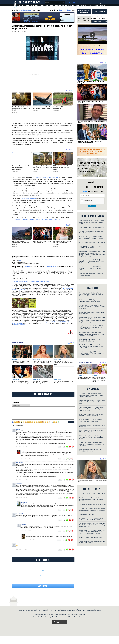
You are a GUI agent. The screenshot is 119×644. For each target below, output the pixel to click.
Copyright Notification (74, 610)
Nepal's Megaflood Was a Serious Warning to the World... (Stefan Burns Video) (92, 415)
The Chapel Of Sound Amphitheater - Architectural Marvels (20, 242)
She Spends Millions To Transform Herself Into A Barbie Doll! (63, 363)
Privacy (50, 610)
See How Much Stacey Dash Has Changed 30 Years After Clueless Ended (99, 379)
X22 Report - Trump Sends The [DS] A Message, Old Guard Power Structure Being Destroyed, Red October (91, 261)
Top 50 (82, 5)
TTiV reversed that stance (28, 198)
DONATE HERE (84, 12)
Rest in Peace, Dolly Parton (87, 514)
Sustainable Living (59, 5)
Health (32, 5)
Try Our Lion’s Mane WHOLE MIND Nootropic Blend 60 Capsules (30, 281)
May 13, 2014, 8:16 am (26, 509)
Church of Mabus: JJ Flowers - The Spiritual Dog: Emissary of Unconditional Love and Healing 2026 (91, 346)
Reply (59, 446)
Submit (92, 206)
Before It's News (29, 2)
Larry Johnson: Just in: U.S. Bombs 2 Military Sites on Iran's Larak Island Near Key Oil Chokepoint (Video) (92, 327)
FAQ (38, 610)
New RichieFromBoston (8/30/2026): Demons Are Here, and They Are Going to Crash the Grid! (92, 268)
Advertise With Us (29, 610)
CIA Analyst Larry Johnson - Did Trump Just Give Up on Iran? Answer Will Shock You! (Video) (91, 437)
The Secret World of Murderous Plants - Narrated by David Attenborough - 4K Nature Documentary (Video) (91, 294)
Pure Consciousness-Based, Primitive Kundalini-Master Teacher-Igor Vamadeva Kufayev (91, 499)
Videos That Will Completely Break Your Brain (92, 242)
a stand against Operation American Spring (46, 177)
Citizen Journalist (51, 266)
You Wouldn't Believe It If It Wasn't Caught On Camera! (41, 382)
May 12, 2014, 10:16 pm (21, 520)
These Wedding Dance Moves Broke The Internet (42, 241)
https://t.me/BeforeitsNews (86, 171)
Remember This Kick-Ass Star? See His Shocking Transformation (21, 167)
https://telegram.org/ (99, 166)
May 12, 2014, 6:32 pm (21, 446)
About (20, 610)
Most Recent (88, 5)
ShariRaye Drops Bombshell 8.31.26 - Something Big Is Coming (90, 247)
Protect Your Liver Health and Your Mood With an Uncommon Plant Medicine (92, 541)
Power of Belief (49, 5)
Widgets (98, 610)
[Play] (92, 34)
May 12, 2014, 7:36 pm (21, 497)
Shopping (95, 5)
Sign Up (105, 3)
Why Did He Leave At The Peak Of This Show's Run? (92, 122)
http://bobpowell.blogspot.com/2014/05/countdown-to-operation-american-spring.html (36, 219)
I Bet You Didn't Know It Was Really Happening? (20, 362)
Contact (44, 610)
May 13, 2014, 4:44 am (26, 530)
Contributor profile (27, 21)
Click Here (27, 266)
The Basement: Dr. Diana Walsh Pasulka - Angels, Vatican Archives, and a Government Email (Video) (91, 307)
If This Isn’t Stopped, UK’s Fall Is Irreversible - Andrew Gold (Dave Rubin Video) (92, 420)
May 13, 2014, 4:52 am (31, 539)
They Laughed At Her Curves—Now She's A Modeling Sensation (62, 242)
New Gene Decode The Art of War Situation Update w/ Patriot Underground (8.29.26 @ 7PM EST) (91, 222)
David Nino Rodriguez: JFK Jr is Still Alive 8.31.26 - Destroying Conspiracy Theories (91, 237)
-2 (64, 446)
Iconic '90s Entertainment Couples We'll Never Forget (20, 382)
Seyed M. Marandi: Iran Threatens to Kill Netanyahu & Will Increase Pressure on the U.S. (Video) (91, 444)
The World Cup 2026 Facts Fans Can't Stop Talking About (90, 82)
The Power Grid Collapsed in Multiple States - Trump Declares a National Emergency (92, 232)
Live (73, 5)
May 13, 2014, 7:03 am (21, 549)
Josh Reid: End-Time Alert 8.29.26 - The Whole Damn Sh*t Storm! (90, 450)
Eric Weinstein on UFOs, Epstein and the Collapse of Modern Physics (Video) (90, 300)
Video (77, 5)
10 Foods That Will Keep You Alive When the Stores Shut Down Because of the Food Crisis (92, 509)
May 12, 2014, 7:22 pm (21, 479)
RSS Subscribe (88, 610)
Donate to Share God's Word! (92, 53)
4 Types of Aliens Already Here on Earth (90, 537)
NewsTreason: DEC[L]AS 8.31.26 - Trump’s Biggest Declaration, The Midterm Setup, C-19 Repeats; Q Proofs (92, 353)
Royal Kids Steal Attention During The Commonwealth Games (89, 142)
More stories (35, 21)
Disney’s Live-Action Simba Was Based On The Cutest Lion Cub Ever (42, 167)
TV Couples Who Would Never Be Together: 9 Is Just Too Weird (62, 167)
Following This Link (19, 324)
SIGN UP (84, 191)
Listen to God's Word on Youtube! (92, 49)
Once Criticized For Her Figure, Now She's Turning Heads (42, 362)
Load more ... (43, 586)
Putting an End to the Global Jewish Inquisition (92, 504)
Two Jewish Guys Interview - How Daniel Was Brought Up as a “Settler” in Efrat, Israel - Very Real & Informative (92, 525)
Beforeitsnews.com (25, 10)
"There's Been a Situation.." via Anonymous (91, 227)
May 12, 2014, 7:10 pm (26, 458)
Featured (21, 5)
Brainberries (14, 171)
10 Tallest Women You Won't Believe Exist (84, 378)
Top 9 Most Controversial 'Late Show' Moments (63, 382)
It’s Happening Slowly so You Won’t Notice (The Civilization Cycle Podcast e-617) (91, 518)
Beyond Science (39, 5)
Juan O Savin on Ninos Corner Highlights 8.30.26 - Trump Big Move (91, 431)
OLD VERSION (99, 12)
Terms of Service (60, 610)
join (20, 260)
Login (100, 3)
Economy (27, 5)
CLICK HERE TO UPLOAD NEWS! (99, 21)
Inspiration (68, 5)
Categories (102, 5)
